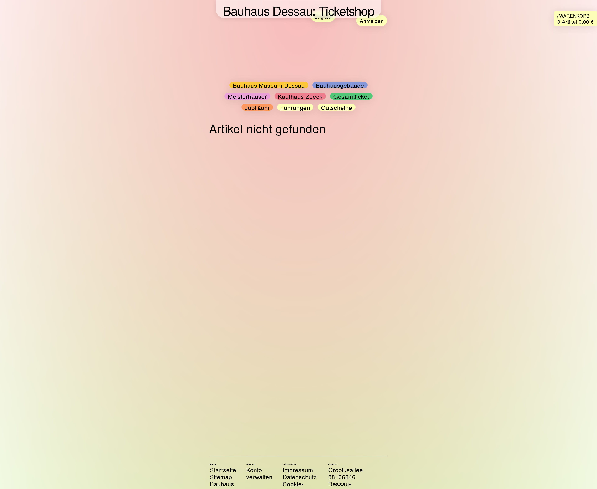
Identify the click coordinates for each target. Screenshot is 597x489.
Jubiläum (257, 107)
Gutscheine (336, 107)
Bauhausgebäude (340, 85)
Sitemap (221, 476)
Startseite (223, 469)
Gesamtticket (351, 96)
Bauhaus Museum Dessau (269, 85)
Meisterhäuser (247, 96)
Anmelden (372, 20)
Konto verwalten (259, 473)
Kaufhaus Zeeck (300, 96)
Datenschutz (300, 476)
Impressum (298, 469)
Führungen (295, 107)
